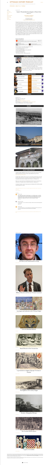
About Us (18, 6)
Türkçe (23, 6)
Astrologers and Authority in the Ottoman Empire (29, 311)
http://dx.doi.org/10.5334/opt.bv (21, 174)
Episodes (12, 6)
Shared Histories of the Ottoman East (29, 348)
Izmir (7, 14)
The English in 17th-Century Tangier (29, 390)
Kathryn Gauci (20, 201)
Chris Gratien (23, 99)
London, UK (19, 190)
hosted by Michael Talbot (29, 16)
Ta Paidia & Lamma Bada (31, 101)
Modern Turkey (9, 17)
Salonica (8, 18)
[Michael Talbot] (19, 72)
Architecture (8, 11)
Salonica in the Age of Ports (36, 77)
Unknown (19, 194)
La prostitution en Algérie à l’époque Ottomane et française (29, 371)
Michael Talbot (9, 16)
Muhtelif (22, 101)
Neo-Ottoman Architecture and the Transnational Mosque (36, 87)
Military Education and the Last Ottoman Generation (29, 292)
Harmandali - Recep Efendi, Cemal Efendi (24, 100)
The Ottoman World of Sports (29, 431)
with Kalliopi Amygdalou (28, 15)
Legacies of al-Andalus (29, 449)
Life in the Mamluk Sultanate (29, 329)
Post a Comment (17, 262)
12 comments (17, 414)
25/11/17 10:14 (19, 199)
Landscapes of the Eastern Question (35, 91)
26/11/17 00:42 (19, 204)
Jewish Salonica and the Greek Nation (36, 84)
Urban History (9, 19)
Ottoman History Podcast (21, 2)
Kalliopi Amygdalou (9, 15)
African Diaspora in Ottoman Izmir (35, 80)
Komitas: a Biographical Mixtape (29, 413)
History (8, 13)
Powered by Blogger (25, 462)
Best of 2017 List (9, 12)
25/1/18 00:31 (19, 209)
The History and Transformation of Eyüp (29, 261)
